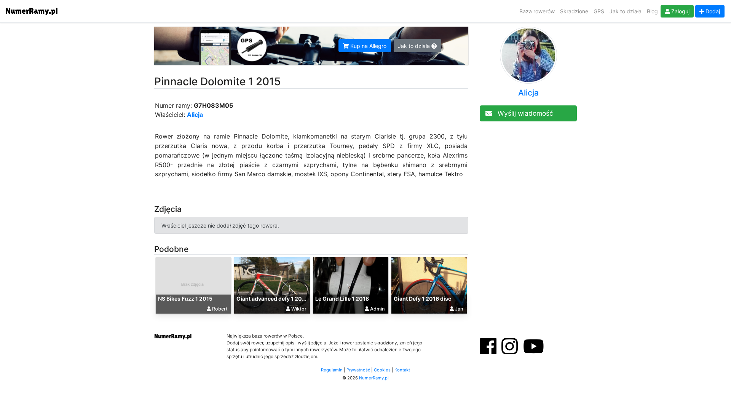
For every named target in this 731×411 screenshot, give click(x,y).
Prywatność (358, 370)
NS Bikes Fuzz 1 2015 (185, 298)
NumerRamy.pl (374, 378)
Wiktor (298, 309)
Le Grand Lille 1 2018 (342, 298)
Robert (220, 309)
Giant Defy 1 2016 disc (422, 298)
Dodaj (712, 11)
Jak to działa (626, 11)
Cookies (382, 370)
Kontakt (402, 370)
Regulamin (332, 370)
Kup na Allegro (367, 46)
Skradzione (574, 11)
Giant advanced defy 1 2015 (272, 298)
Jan (459, 309)
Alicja (195, 114)
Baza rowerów (537, 11)
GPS (599, 11)
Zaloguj (680, 11)
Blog (652, 11)
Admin (377, 309)
